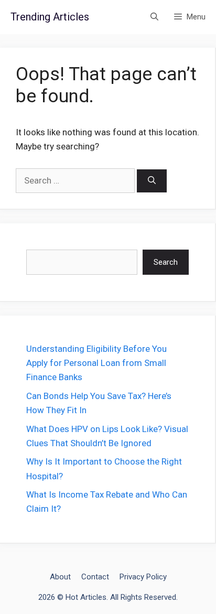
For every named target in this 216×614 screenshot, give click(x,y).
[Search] (152, 181)
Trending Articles (49, 16)
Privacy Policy (143, 576)
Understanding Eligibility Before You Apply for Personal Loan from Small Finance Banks (96, 362)
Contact (95, 576)
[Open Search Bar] (154, 17)
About (60, 576)
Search (166, 262)
